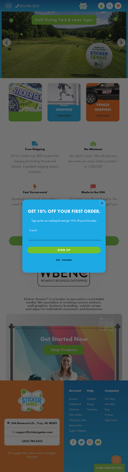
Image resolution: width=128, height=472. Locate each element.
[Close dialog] (102, 203)
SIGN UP (64, 250)
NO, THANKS (64, 260)
